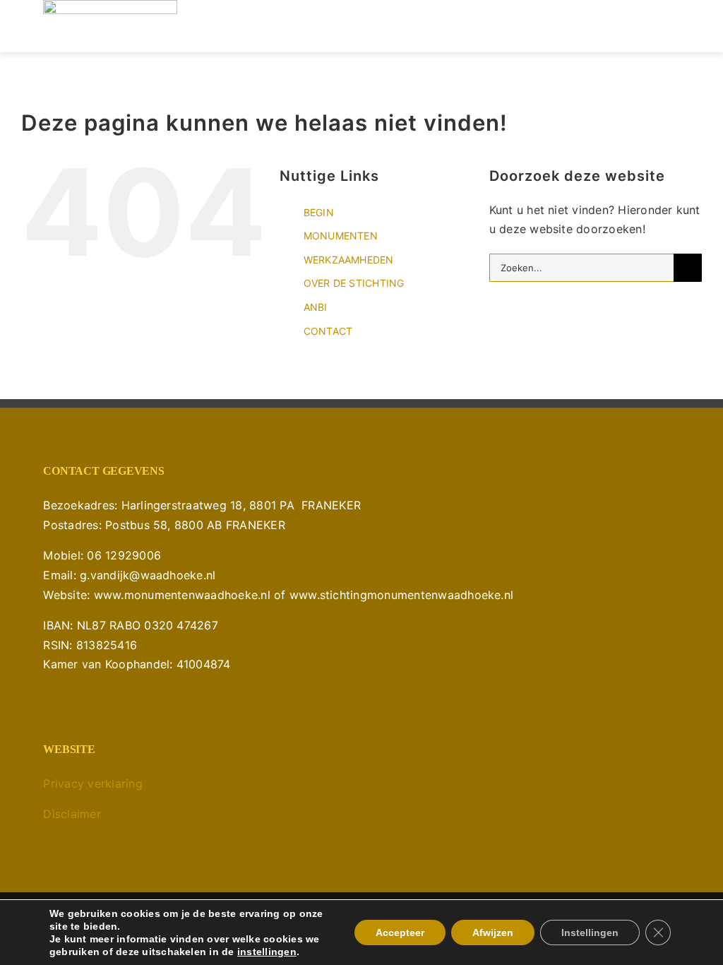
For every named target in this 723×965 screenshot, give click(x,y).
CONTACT (328, 331)
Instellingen (590, 932)
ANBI (316, 307)
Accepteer (400, 932)
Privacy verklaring (92, 783)
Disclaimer (71, 814)
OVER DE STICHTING (354, 283)
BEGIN (319, 212)
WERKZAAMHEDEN (349, 260)
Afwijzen (492, 932)
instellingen (267, 951)
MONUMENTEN (341, 236)
